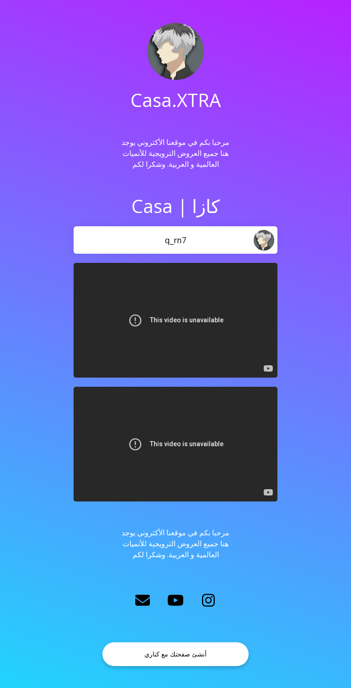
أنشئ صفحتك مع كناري (175, 654)
